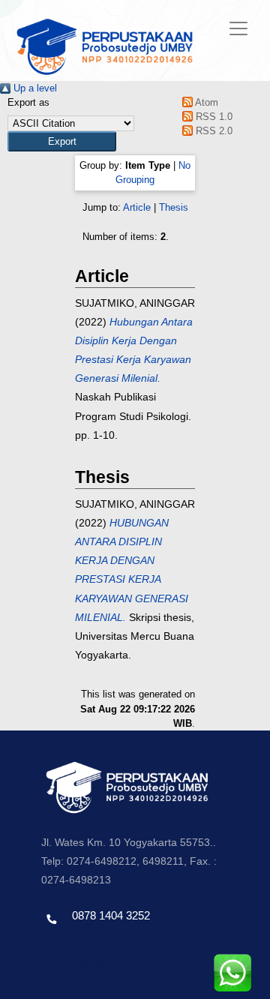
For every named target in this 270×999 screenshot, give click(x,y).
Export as (29, 102)
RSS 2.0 (212, 130)
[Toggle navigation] (238, 28)
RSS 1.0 (212, 116)
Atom (205, 102)
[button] (62, 141)
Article (137, 207)
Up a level (33, 88)
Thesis (173, 207)
